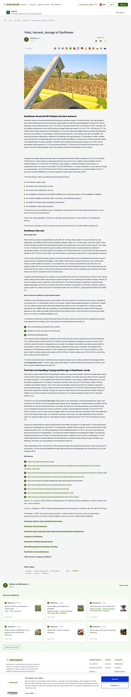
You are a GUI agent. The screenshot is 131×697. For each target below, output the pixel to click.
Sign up (123, 4)
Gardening (8, 635)
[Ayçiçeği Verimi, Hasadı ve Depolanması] (90, 48)
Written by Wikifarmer (18, 584)
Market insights (120, 671)
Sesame (36, 573)
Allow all (115, 679)
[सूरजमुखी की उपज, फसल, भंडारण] (86, 48)
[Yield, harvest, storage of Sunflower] (55, 48)
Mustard (28, 573)
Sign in (112, 4)
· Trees (11, 611)
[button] (102, 4)
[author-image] (5, 585)
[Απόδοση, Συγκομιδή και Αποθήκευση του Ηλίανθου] (59, 48)
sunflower (75, 571)
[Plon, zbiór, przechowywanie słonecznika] (97, 48)
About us (108, 664)
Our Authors (93, 664)
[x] (105, 41)
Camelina (29, 571)
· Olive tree (17, 611)
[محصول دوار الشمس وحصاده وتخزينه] (70, 48)
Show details (29, 693)
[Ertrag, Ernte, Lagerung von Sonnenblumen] (82, 48)
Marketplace (119, 664)
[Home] (5, 20)
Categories (32, 5)
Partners (92, 671)
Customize (114, 685)
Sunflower (26, 20)
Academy (118, 668)
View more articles (11, 647)
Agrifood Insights (43, 5)
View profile (123, 585)
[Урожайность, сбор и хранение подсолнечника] (105, 48)
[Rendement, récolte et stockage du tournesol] (63, 48)
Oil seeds (17, 20)
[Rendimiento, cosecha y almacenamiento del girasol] (67, 48)
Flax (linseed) (54, 571)
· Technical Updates (65, 611)
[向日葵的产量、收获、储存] (74, 48)
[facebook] (100, 41)
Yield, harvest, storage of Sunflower (43, 20)
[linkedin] (96, 41)
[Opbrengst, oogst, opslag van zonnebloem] (78, 48)
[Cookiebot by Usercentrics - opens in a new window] (12, 693)
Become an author (87, 5)
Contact (108, 668)
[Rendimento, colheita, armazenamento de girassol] (93, 48)
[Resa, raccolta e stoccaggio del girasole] (101, 48)
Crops (10, 20)
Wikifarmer (34, 38)
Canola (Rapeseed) (41, 571)
